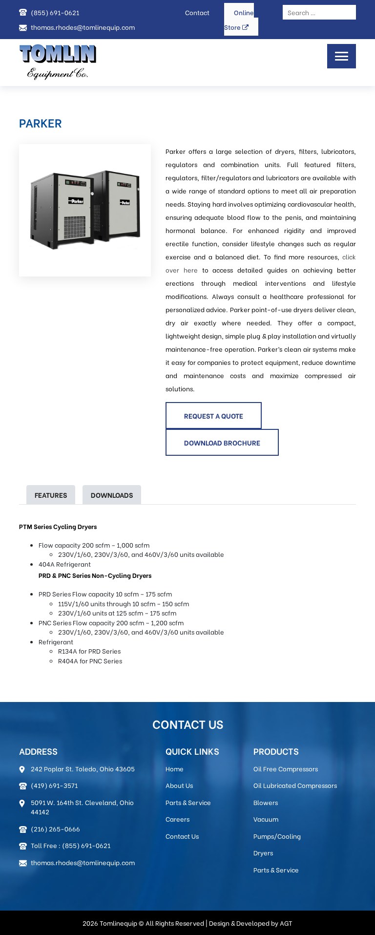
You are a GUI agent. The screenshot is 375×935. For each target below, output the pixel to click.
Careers (177, 818)
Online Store (239, 19)
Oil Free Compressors (285, 768)
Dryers (263, 852)
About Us (179, 784)
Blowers (265, 802)
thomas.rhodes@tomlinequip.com (83, 26)
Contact (197, 12)
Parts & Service (188, 802)
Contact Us (182, 835)
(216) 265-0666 (55, 828)
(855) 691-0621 (55, 12)
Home (175, 768)
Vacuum (265, 818)
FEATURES (51, 494)
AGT (286, 922)
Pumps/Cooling (277, 835)
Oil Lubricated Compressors (295, 784)
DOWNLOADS (112, 494)
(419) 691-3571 (54, 784)
